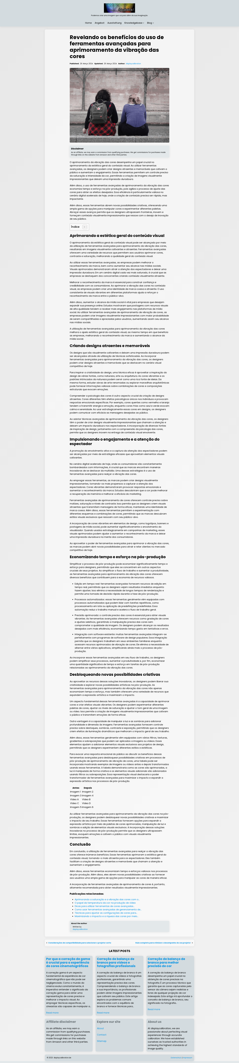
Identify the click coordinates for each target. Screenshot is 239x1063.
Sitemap (101, 1041)
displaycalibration (133, 63)
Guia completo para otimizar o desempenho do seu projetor (163, 943)
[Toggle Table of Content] (84, 227)
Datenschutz (176, 1058)
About (100, 1028)
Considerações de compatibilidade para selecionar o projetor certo (79, 943)
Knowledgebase (133, 22)
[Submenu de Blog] (153, 23)
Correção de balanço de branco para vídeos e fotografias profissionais (116, 962)
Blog (149, 22)
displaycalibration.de (62, 1058)
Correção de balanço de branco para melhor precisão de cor (166, 962)
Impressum (187, 1058)
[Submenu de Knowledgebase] (143, 23)
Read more (52, 1012)
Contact (101, 1034)
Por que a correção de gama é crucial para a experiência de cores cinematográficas (68, 962)
